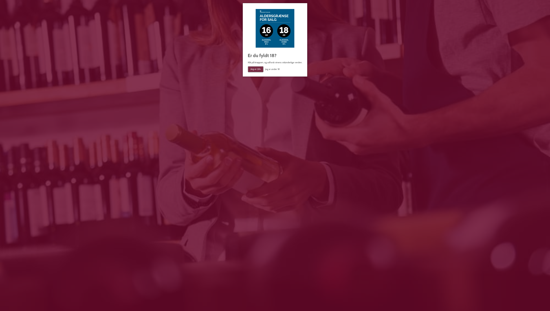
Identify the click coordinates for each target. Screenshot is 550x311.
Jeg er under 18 (272, 69)
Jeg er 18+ (255, 69)
